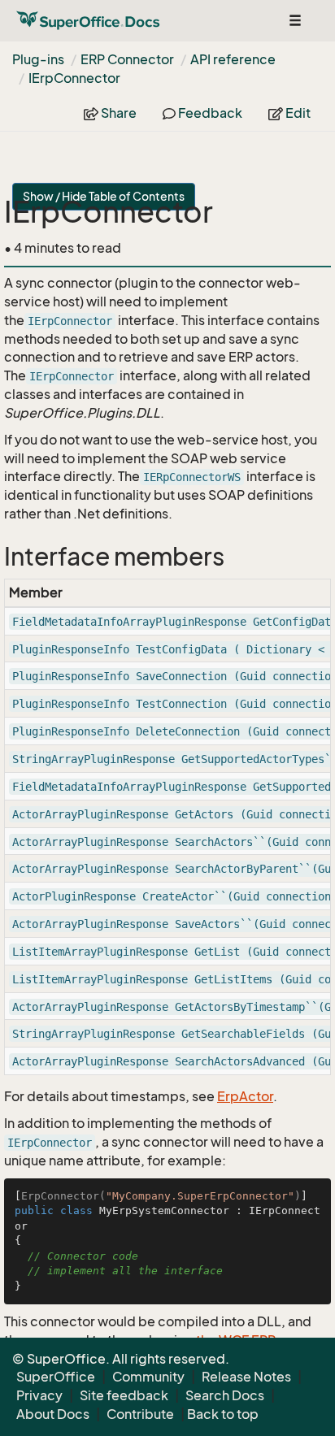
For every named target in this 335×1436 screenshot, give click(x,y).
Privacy (39, 1395)
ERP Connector (127, 59)
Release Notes (246, 1377)
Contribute (140, 1414)
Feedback (209, 113)
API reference (233, 59)
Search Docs (224, 1395)
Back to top (223, 1414)
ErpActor (245, 1096)
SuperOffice (55, 1377)
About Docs (52, 1414)
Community (148, 1377)
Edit (297, 113)
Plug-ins (38, 59)
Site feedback (124, 1395)
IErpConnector (74, 78)
